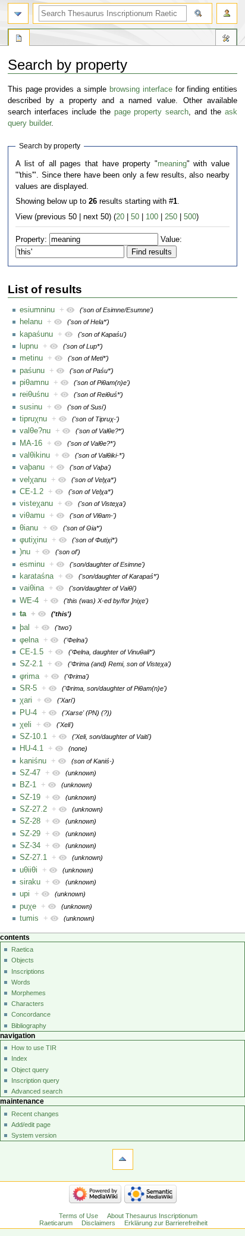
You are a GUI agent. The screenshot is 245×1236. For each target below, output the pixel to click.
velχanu (33, 480)
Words (20, 982)
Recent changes (35, 1113)
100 (152, 217)
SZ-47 (30, 773)
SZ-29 (30, 834)
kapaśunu (36, 334)
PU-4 (28, 713)
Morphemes (28, 992)
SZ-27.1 (33, 857)
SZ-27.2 (33, 809)
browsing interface (140, 89)
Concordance (31, 1014)
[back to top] (122, 1159)
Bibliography (28, 1025)
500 (190, 217)
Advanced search (36, 1091)
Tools (226, 39)
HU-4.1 (31, 748)
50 (135, 217)
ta (23, 614)
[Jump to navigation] (18, 13)
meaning (172, 164)
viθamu (32, 515)
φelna (29, 640)
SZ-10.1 (33, 736)
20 (120, 217)
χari (26, 700)
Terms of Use (78, 1215)
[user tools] (226, 13)
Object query (30, 1069)
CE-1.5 (31, 652)
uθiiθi (28, 870)
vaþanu (32, 467)
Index (19, 1058)
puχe (28, 906)
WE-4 (29, 601)
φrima (29, 676)
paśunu (32, 371)
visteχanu (36, 503)
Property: (31, 239)
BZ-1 (28, 785)
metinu (31, 358)
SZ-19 (30, 797)
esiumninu (37, 310)
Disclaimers (98, 1222)
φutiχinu (33, 540)
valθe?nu (35, 431)
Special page (19, 39)
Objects (22, 960)
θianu (29, 528)
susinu (31, 407)
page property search (151, 112)
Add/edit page (31, 1124)
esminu (32, 564)
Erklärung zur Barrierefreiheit (166, 1222)
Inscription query (35, 1080)
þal (25, 627)
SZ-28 (30, 821)
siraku (30, 882)
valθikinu (35, 455)
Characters (27, 1003)
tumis (29, 918)
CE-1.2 (31, 491)
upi (25, 894)
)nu (25, 552)
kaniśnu (33, 761)
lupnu (29, 346)
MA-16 (31, 443)
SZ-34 (30, 845)
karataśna (37, 576)
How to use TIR (33, 1047)
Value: (171, 239)
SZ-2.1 (31, 664)
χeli (26, 725)
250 (171, 217)
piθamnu (34, 382)
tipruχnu (33, 419)
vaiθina (32, 588)
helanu (31, 322)
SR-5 (28, 688)
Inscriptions (28, 971)
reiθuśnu (34, 394)
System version (33, 1135)
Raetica (22, 949)
